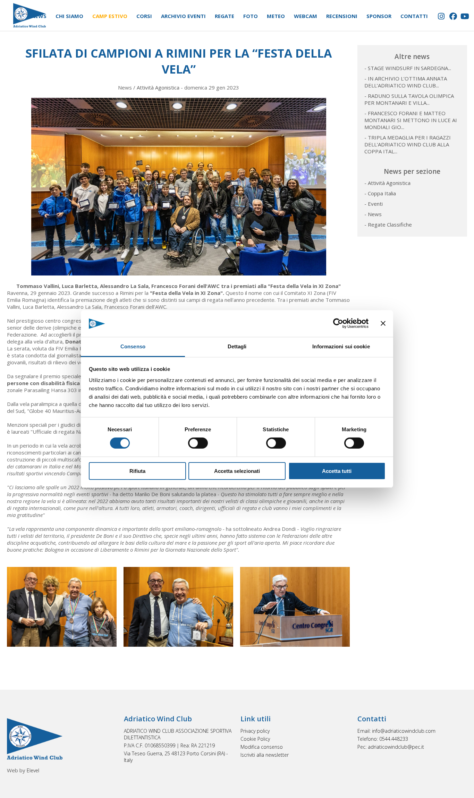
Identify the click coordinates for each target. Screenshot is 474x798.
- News (373, 214)
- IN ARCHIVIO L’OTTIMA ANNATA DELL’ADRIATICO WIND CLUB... (405, 82)
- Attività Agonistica (387, 182)
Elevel (33, 770)
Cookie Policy (255, 739)
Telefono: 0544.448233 (382, 739)
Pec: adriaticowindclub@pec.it (390, 747)
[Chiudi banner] (383, 323)
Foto (250, 15)
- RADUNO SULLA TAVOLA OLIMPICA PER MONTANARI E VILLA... (409, 99)
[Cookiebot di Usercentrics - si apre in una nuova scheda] (338, 323)
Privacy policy (255, 731)
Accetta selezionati (237, 471)
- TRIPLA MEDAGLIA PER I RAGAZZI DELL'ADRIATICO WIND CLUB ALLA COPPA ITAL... (407, 144)
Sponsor (378, 15)
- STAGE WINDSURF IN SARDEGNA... (407, 68)
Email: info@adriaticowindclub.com (396, 731)
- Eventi (373, 203)
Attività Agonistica (158, 87)
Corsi (144, 15)
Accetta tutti (337, 471)
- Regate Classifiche (388, 224)
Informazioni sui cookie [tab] (341, 346)
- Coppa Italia (380, 193)
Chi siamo (69, 15)
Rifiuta (137, 471)
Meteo (276, 15)
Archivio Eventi (183, 15)
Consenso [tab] (132, 346)
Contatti (414, 15)
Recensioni (341, 15)
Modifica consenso (261, 747)
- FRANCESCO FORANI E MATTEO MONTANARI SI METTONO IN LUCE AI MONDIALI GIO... (410, 120)
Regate (224, 15)
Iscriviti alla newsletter (264, 755)
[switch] (198, 443)
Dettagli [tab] (237, 346)
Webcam (305, 15)
